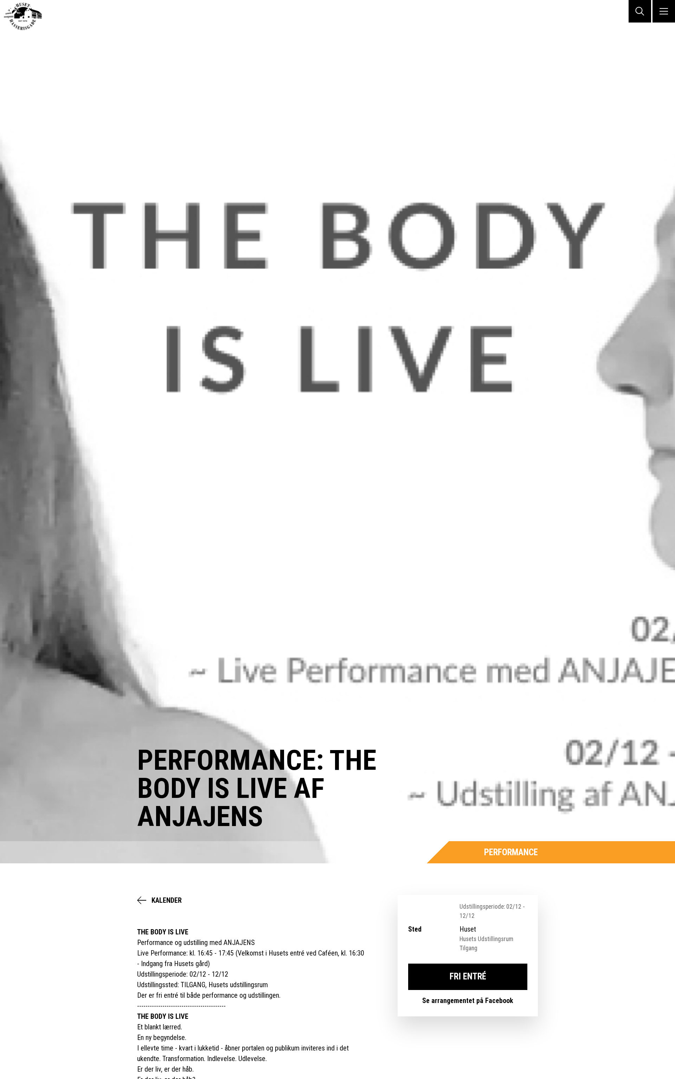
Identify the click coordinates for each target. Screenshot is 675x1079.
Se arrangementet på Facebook (467, 1000)
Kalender (167, 900)
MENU (663, 11)
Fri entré (468, 976)
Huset (28, 16)
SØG (640, 11)
